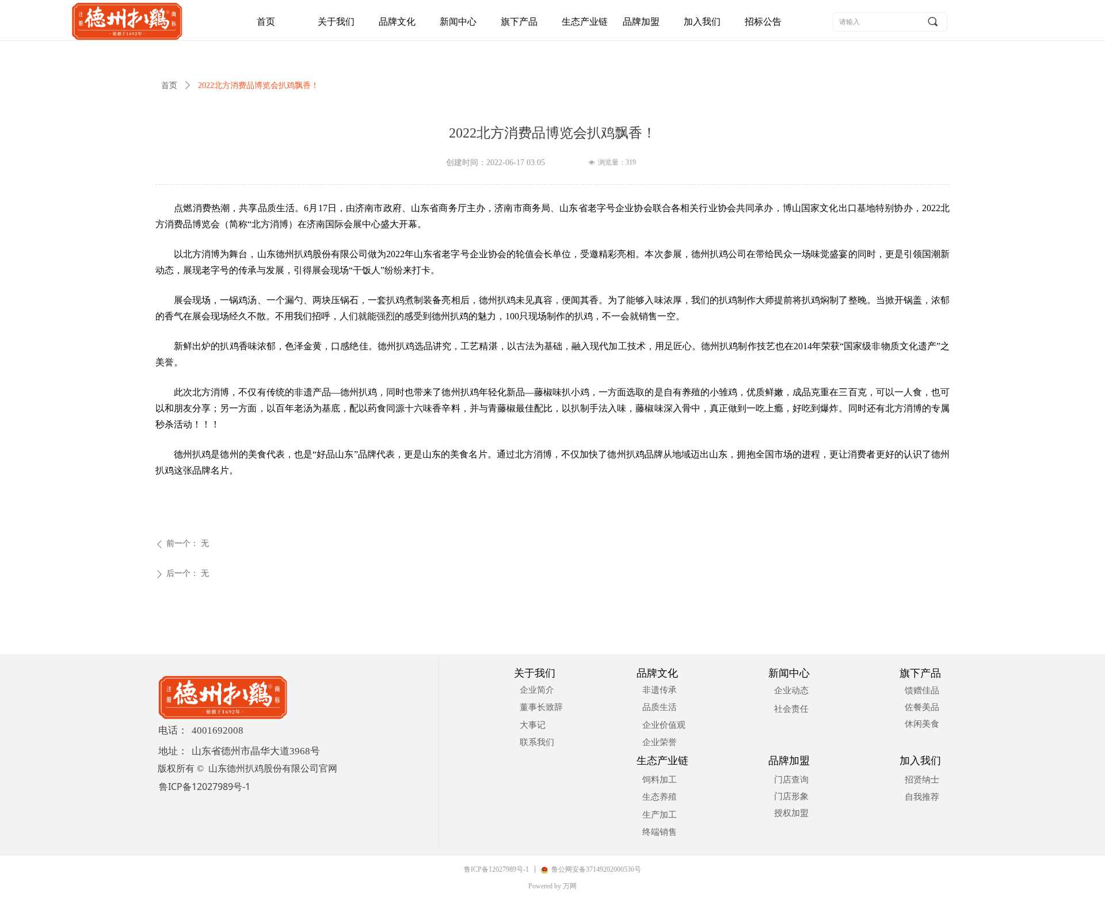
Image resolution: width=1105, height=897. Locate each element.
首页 (169, 85)
